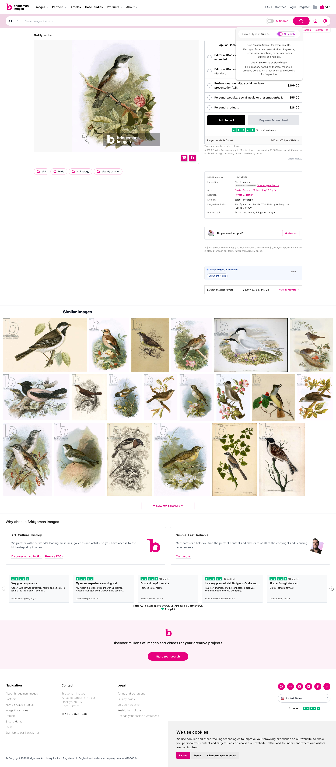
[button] (253, 273)
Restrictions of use (129, 710)
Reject (197, 755)
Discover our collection (26, 556)
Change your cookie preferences (138, 716)
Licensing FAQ (295, 158)
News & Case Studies (20, 704)
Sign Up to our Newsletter (22, 732)
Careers (11, 716)
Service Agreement (129, 704)
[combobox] (166, 21)
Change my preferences (221, 755)
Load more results (168, 505)
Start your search (168, 656)
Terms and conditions (131, 693)
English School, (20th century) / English (256, 190)
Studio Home (14, 721)
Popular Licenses (229, 45)
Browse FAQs (54, 556)
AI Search (282, 21)
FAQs (9, 727)
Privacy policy (126, 699)
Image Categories (17, 710)
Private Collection (244, 195)
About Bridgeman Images (22, 693)
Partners (11, 699)
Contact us (290, 233)
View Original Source (268, 185)
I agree (183, 755)
